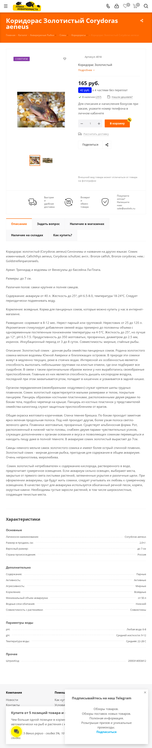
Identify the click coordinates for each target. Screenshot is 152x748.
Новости (12, 700)
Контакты (13, 705)
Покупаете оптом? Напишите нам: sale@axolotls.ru (126, 202)
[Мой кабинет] (117, 6)
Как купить (62, 700)
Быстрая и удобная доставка (49, 202)
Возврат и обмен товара (85, 202)
